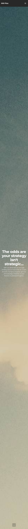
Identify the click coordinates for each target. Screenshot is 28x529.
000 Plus (4, 3)
